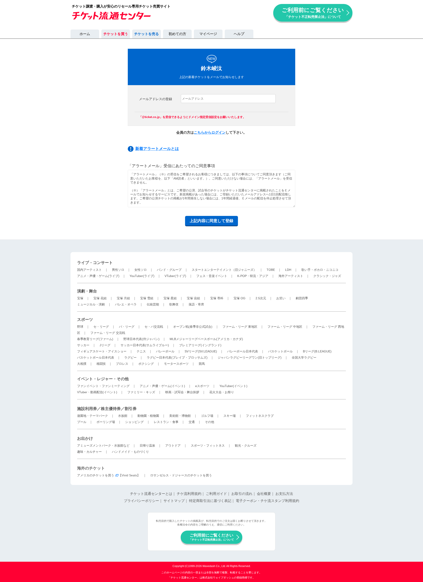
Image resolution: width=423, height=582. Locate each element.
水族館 (122, 415)
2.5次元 (261, 298)
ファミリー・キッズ (141, 392)
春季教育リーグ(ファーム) (95, 339)
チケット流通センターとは (151, 494)
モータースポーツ (176, 363)
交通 (192, 422)
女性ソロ (140, 269)
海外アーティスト (290, 276)
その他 (209, 422)
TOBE (271, 269)
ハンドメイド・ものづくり (130, 451)
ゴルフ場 (207, 415)
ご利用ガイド (216, 494)
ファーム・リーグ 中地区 (284, 326)
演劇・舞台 (87, 291)
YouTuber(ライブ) (142, 276)
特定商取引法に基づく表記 (210, 501)
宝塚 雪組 (146, 298)
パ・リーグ (126, 326)
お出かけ (85, 438)
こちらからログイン (210, 132)
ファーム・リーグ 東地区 (240, 326)
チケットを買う (115, 34)
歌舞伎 (173, 304)
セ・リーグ (101, 326)
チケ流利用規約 (189, 494)
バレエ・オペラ (126, 304)
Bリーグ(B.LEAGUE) (317, 351)
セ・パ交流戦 (154, 326)
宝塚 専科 (216, 298)
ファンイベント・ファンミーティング (103, 386)
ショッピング (134, 422)
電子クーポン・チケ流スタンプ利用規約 (267, 501)
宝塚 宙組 (193, 298)
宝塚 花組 (100, 298)
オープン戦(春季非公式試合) (192, 326)
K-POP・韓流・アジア (252, 276)
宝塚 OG (239, 298)
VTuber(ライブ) (175, 276)
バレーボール (165, 351)
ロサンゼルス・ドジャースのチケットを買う (181, 475)
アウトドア (173, 445)
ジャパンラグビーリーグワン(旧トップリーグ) (250, 357)
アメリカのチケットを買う (95, 475)
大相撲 (81, 363)
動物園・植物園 (148, 415)
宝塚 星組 (170, 298)
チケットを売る (146, 34)
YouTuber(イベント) (233, 386)
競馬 (202, 363)
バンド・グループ (169, 269)
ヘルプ (239, 34)
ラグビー (130, 357)
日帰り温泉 (147, 445)
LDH (288, 269)
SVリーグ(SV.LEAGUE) (201, 351)
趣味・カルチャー (89, 451)
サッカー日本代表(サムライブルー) (145, 345)
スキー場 (229, 415)
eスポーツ (202, 386)
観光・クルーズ (245, 445)
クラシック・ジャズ (327, 276)
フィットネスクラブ (260, 415)
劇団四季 (302, 298)
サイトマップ (174, 501)
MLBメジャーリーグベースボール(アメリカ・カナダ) (206, 339)
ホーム (85, 34)
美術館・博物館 (180, 415)
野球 (80, 326)
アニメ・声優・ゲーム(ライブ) (98, 276)
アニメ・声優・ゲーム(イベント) (162, 386)
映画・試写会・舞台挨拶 (182, 392)
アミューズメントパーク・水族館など (103, 445)
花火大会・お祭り (221, 392)
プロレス (122, 363)
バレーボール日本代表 (242, 351)
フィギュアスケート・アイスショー (101, 351)
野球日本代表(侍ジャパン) (141, 339)
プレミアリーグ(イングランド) (200, 345)
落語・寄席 (196, 304)
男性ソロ (118, 269)
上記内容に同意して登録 (211, 221)
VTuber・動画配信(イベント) (97, 392)
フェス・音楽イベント (211, 276)
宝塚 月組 (123, 298)
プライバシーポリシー (141, 501)
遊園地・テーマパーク (92, 415)
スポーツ (85, 319)
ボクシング (146, 363)
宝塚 (80, 298)
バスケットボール (280, 351)
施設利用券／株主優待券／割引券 (107, 408)
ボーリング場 (105, 422)
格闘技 (101, 363)
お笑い (281, 298)
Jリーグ (105, 345)
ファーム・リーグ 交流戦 (107, 333)
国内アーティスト (89, 269)
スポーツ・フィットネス (208, 445)
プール (81, 422)
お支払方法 (284, 494)
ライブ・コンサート (95, 262)
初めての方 (177, 34)
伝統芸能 (153, 304)
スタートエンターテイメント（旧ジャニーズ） (224, 269)
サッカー (83, 345)
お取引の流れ (241, 494)
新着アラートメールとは (157, 148)
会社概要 (264, 494)
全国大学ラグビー (304, 357)
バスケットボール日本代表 (95, 357)
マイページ (208, 34)
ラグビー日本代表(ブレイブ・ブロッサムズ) (177, 357)
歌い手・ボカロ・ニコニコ (319, 269)
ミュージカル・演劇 (91, 304)
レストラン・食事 (166, 422)
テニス (141, 351)
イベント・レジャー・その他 (103, 379)
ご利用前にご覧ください (313, 13)
